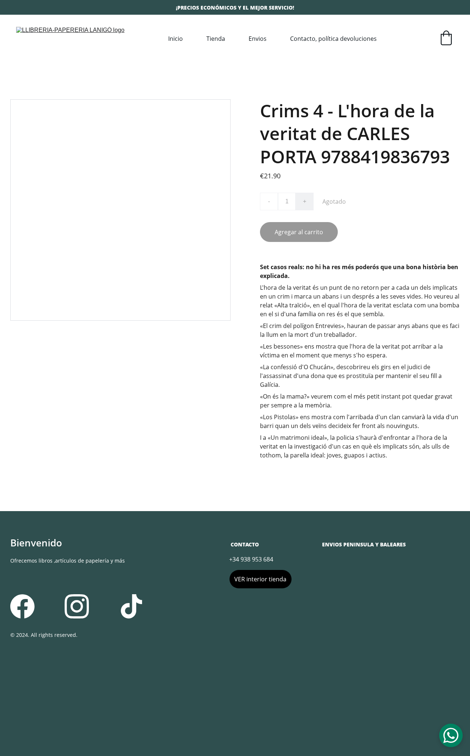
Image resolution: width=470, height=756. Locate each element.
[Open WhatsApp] (451, 735)
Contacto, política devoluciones (333, 39)
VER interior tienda (260, 579)
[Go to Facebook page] (22, 606)
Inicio (175, 39)
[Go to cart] (446, 38)
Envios (258, 39)
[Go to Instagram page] (77, 606)
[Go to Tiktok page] (131, 606)
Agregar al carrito (299, 232)
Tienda (215, 39)
